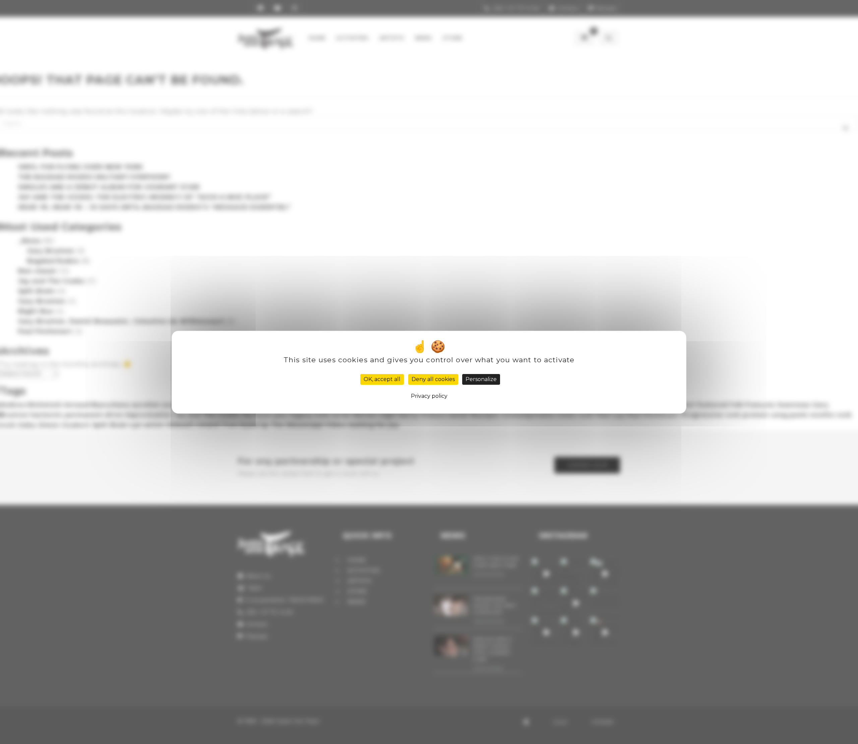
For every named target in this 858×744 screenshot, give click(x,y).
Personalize (481, 379)
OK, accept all (382, 379)
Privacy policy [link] (429, 396)
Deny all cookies (433, 379)
